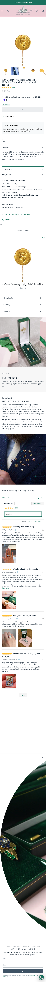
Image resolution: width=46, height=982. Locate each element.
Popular (29, 521)
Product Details (7, 169)
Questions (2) (37, 503)
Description (5, 147)
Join (23, 971)
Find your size (6, 104)
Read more (5, 588)
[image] (9, 553)
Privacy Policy (32, 975)
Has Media (38, 521)
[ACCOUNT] (31, 10)
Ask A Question (38, 498)
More (23, 695)
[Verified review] (16, 530)
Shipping (6, 304)
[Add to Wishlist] (43, 237)
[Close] (43, 757)
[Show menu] (2, 10)
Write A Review (7, 498)
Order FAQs (8, 298)
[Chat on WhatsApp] (42, 977)
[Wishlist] (36, 10)
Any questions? (7, 174)
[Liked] (43, 530)
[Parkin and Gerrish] (23, 10)
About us (6, 311)
